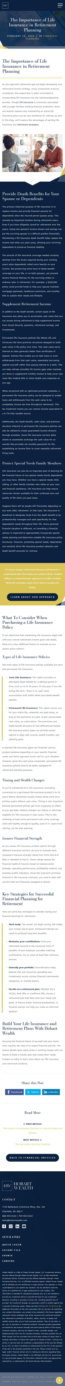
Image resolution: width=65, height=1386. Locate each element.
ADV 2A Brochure (51, 1306)
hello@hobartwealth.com (14, 1220)
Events (7, 1255)
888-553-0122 (9, 1216)
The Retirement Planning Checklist (32, 1144)
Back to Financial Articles (33, 1158)
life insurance (26, 102)
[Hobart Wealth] (5, 5)
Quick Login (12, 1245)
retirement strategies (28, 124)
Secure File (11, 1250)
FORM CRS (52, 1377)
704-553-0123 (25, 1216)
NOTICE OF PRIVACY (13, 1377)
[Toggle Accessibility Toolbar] (59, 1380)
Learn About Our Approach (33, 597)
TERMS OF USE (36, 1377)
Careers (8, 1261)
